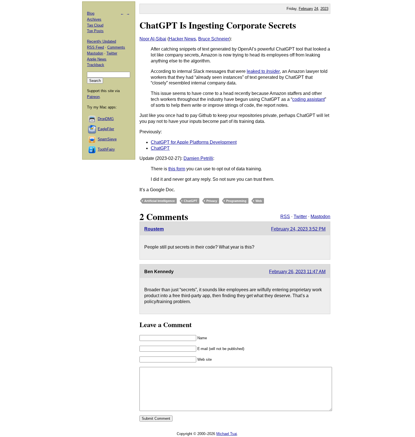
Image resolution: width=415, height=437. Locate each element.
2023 (324, 8)
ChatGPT (160, 148)
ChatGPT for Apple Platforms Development (194, 142)
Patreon (93, 97)
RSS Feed (95, 47)
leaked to (263, 71)
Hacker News (182, 38)
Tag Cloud (95, 25)
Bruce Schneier (213, 38)
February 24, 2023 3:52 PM (298, 229)
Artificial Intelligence (159, 201)
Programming (236, 201)
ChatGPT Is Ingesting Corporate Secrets (217, 25)
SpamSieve (107, 139)
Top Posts (95, 31)
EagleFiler (106, 129)
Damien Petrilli (198, 158)
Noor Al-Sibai (152, 38)
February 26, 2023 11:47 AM (297, 271)
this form (176, 168)
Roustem (154, 229)
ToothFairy (106, 149)
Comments (116, 47)
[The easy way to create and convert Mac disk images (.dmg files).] (92, 119)
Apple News (96, 59)
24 (316, 8)
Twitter (300, 216)
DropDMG (106, 119)
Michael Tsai (226, 434)
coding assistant (308, 99)
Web (258, 201)
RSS (285, 216)
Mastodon (320, 216)
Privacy (211, 201)
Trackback (95, 65)
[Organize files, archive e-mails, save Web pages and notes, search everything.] (92, 129)
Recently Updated (101, 41)
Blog (90, 13)
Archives (94, 19)
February (306, 8)
